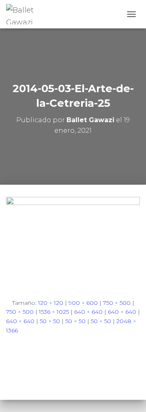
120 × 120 (50, 302)
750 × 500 (117, 302)
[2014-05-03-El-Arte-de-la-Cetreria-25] (73, 240)
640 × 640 (88, 311)
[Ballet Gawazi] (29, 14)
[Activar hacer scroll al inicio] (130, 396)
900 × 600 (83, 302)
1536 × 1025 (54, 311)
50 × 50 (50, 321)
